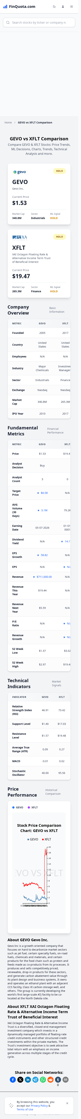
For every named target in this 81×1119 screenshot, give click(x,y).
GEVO (20, 182)
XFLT (18, 247)
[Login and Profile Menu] (62, 6)
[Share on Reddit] (50, 1080)
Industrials (38, 218)
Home (8, 122)
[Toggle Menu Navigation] (71, 6)
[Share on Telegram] (35, 1080)
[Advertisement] (40, 74)
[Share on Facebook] (13, 1080)
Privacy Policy (39, 1105)
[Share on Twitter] (20, 1080)
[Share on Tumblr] (58, 1080)
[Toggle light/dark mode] (54, 6)
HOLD (54, 218)
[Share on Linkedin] (28, 1080)
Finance (36, 291)
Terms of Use (25, 1109)
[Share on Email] (66, 1080)
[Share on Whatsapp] (43, 1080)
